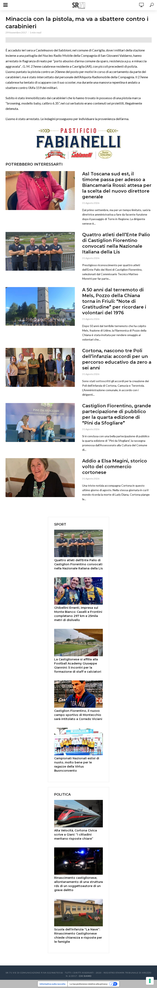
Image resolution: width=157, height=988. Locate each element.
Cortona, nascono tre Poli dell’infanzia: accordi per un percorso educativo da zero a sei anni (116, 359)
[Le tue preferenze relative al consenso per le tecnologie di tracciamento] (150, 981)
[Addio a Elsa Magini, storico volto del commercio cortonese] (40, 477)
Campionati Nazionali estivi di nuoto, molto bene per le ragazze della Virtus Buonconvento (76, 764)
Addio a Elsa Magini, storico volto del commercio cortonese (114, 466)
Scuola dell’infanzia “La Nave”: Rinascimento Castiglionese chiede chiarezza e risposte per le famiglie (78, 936)
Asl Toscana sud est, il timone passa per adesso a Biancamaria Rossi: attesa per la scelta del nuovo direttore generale (116, 185)
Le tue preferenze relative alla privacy (89, 984)
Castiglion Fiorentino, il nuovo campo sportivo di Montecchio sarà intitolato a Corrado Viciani (78, 715)
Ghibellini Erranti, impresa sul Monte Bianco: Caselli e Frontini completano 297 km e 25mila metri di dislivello (78, 614)
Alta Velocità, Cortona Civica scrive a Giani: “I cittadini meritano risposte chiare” (75, 834)
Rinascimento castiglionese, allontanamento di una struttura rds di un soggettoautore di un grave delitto (78, 884)
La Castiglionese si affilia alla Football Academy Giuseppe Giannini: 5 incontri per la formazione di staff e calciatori (77, 665)
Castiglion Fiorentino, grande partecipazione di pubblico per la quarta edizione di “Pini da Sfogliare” (116, 414)
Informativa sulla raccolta (52, 984)
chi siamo (85, 976)
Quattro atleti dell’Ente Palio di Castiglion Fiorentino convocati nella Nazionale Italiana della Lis (116, 243)
